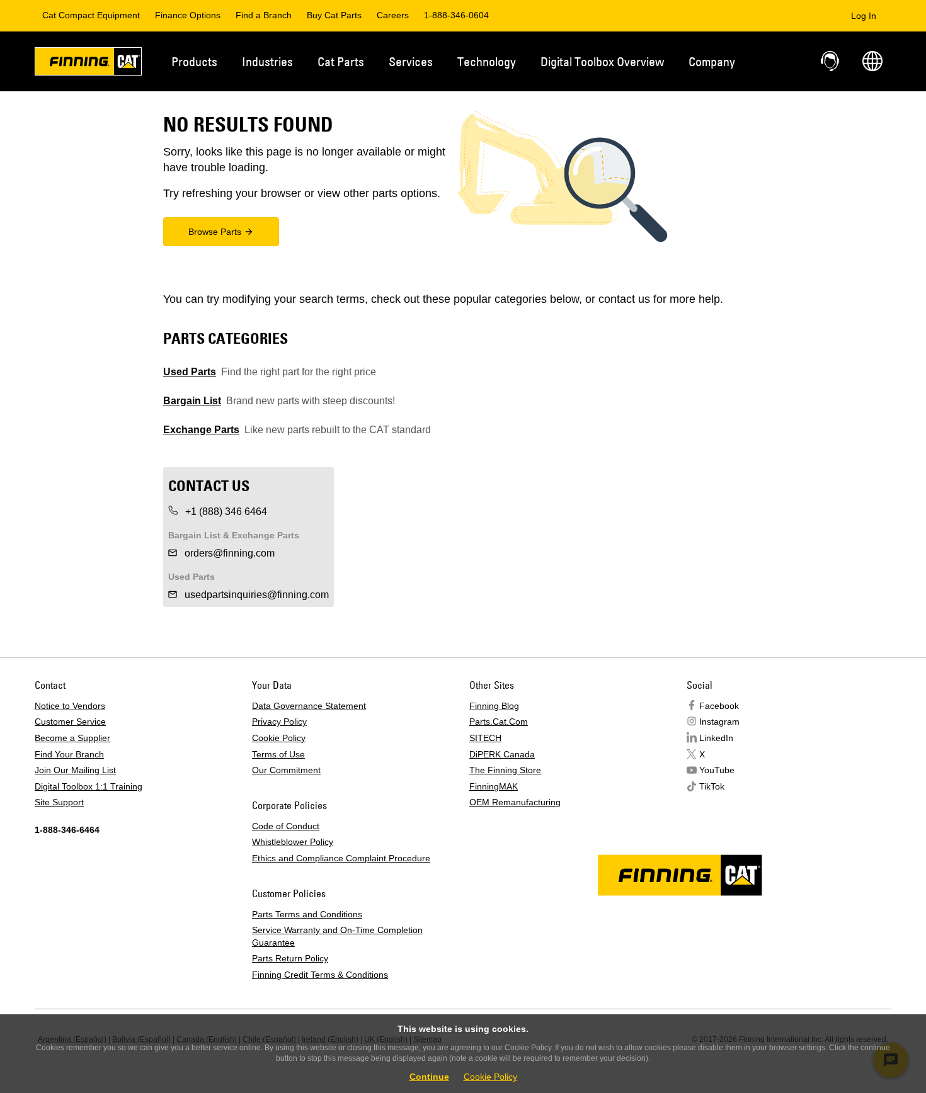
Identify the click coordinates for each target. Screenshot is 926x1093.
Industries (267, 61)
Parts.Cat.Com (498, 721)
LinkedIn (716, 738)
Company (712, 61)
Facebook (719, 706)
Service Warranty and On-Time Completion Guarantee (337, 936)
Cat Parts (340, 61)
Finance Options (187, 15)
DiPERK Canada (502, 754)
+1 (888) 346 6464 (225, 511)
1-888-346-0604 (456, 15)
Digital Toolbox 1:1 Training (88, 786)
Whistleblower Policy (292, 842)
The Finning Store (505, 770)
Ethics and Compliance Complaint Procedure (341, 858)
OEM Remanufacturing (515, 802)
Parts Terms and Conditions (307, 914)
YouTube (717, 770)
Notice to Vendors (70, 706)
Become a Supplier (72, 738)
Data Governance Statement (309, 706)
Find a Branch (264, 15)
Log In (863, 16)
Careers (393, 15)
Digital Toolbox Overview (602, 61)
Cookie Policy (279, 738)
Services (411, 61)
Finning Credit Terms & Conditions (320, 975)
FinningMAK (493, 786)
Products (194, 61)
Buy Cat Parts (334, 15)
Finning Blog (494, 706)
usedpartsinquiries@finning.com (255, 594)
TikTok (711, 786)
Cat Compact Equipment (91, 15)
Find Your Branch (69, 754)
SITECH (485, 738)
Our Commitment (286, 770)
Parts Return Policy (290, 958)
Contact (831, 61)
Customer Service (70, 721)
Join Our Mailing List (75, 770)
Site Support (59, 802)
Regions (872, 61)
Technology (486, 61)
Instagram (719, 721)
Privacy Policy (279, 721)
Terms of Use (278, 754)
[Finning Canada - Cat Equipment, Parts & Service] (88, 63)
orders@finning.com (228, 553)
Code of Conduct (285, 826)
